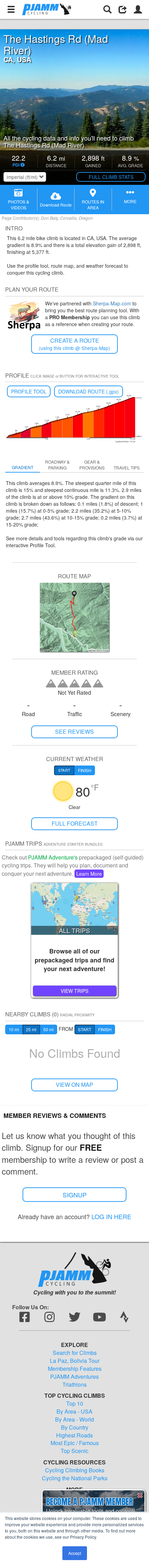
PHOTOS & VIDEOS (18, 204)
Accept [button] (74, 1553)
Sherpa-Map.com (112, 303)
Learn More (89, 873)
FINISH (105, 1029)
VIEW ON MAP (74, 1085)
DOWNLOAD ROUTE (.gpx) (88, 391)
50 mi (48, 1029)
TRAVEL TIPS (127, 468)
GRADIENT (22, 467)
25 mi (31, 1029)
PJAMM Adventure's (53, 857)
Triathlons (74, 1384)
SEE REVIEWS (74, 731)
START (84, 1029)
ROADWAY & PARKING (57, 465)
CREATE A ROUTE (74, 343)
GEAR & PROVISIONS (92, 465)
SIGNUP (75, 1194)
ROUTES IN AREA (93, 204)
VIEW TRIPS (74, 990)
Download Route (56, 205)
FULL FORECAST (75, 823)
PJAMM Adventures (74, 1376)
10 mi (14, 1029)
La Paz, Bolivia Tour (74, 1361)
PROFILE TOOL (28, 391)
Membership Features (75, 1369)
